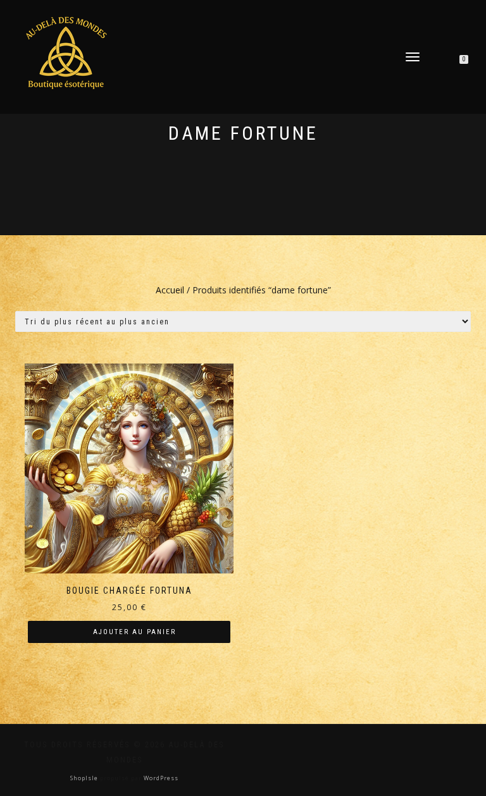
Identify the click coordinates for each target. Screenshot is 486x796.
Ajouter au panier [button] (134, 632)
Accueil (170, 290)
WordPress (160, 778)
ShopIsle (85, 778)
